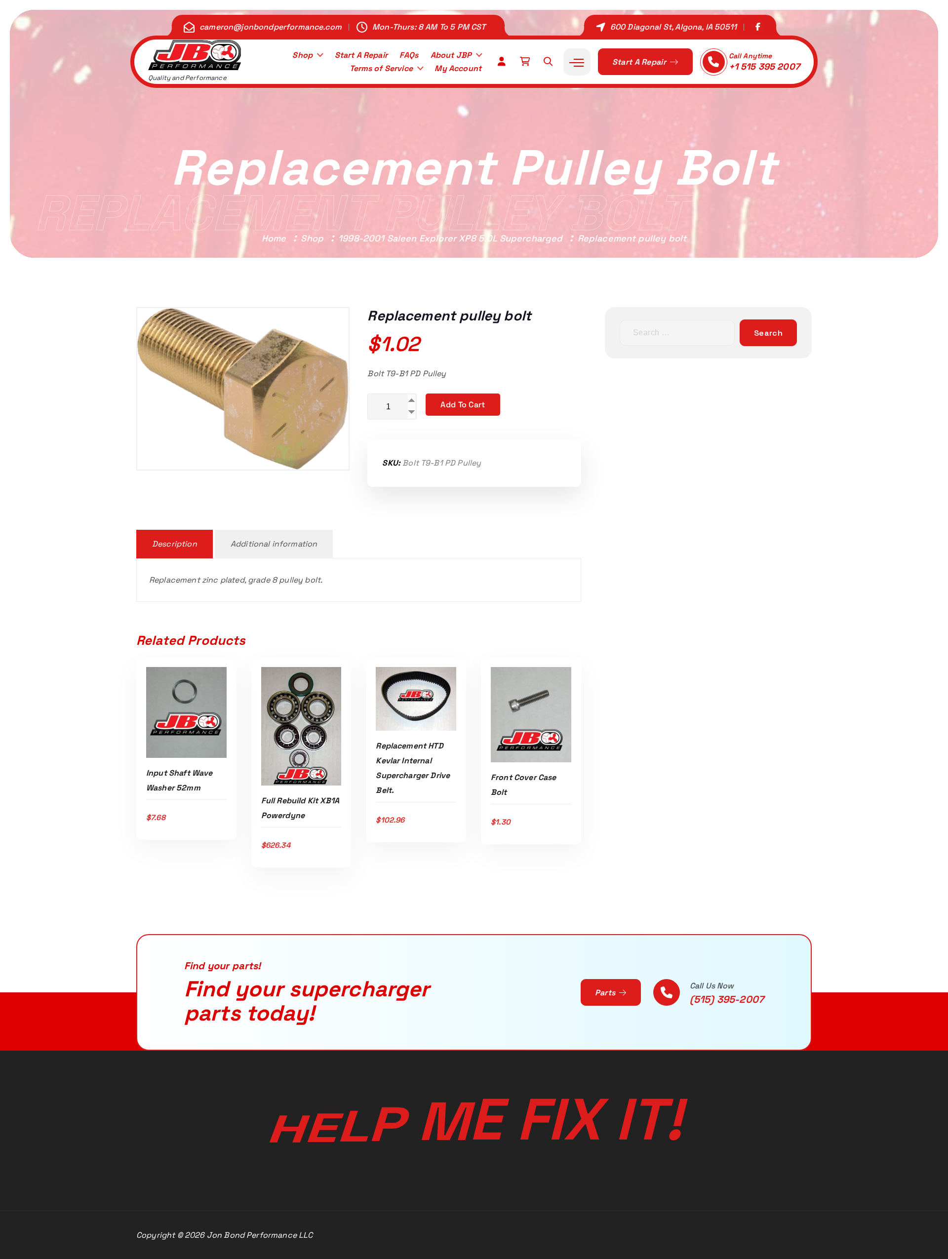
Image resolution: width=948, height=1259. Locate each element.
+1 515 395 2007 (764, 66)
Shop (302, 55)
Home (274, 238)
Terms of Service (381, 68)
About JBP (451, 55)
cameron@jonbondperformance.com (270, 27)
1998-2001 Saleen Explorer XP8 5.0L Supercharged (450, 238)
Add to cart (462, 404)
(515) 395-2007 (727, 999)
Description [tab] (174, 544)
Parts (606, 992)
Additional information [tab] (274, 544)
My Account (457, 68)
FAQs (408, 55)
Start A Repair (361, 55)
